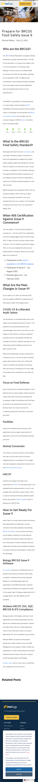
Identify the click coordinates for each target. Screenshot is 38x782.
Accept (19, 769)
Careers (22, 729)
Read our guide (21, 499)
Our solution (7, 570)
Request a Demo (25, 4)
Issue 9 (23, 120)
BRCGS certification (9, 531)
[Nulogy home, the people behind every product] (7, 3)
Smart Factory (8, 726)
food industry (27, 152)
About (22, 726)
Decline (19, 774)
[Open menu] (35, 4)
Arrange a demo (8, 663)
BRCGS (8, 56)
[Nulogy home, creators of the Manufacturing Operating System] (10, 706)
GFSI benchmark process (13, 467)
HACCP (27, 105)
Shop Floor (7, 729)
